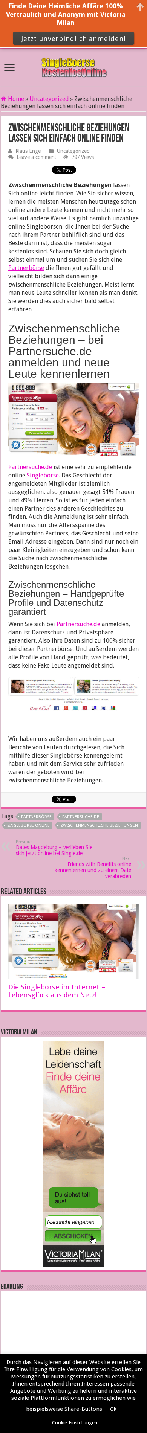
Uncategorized (49, 98)
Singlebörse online (28, 825)
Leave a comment (36, 157)
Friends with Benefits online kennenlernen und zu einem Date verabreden (93, 867)
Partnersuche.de (30, 467)
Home (15, 98)
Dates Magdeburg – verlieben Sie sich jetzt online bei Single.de (54, 847)
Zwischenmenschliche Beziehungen (99, 825)
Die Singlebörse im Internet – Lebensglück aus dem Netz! (56, 991)
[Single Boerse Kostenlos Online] (73, 66)
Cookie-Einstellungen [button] (74, 1422)
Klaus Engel (28, 151)
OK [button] (113, 1409)
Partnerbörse (36, 816)
